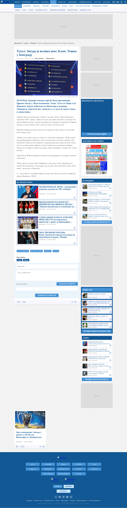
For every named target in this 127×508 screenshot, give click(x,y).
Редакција (72, 500)
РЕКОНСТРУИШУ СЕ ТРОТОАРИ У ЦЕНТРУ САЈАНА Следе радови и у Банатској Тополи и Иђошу (97, 201)
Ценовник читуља (49, 500)
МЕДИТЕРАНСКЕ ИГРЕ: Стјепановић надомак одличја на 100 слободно (47, 192)
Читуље (78, 474)
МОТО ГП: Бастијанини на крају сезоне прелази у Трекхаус (97, 373)
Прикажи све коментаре (47, 295)
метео (17, 10)
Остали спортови (83, 6)
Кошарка (27, 6)
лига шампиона (22, 251)
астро (31, 10)
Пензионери (72, 10)
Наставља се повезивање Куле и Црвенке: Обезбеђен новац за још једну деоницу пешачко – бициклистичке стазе (97, 216)
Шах (71, 6)
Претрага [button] (125, 2)
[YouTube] (67, 497)
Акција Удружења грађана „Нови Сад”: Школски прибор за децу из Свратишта (97, 325)
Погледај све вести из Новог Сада (97, 331)
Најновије (26, 2)
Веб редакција (64, 500)
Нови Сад (62, 2)
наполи (55, 251)
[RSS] (71, 497)
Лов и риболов (48, 474)
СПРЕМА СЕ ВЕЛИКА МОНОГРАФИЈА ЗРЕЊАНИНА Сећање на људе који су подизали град (97, 194)
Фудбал (18, 6)
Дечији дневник (63, 474)
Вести (17, 2)
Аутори (57, 500)
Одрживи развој (85, 2)
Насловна (17, 43)
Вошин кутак (85, 10)
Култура (97, 2)
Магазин (106, 2)
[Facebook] (56, 497)
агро (24, 10)
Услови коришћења (21, 284)
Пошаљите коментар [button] (67, 284)
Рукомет (45, 6)
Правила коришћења (82, 500)
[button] (113, 2)
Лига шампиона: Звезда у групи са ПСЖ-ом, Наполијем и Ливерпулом (30, 429)
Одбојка (36, 6)
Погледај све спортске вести (96, 379)
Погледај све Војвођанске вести (97, 222)
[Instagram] (60, 497)
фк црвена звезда (36, 251)
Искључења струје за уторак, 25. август (97, 318)
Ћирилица (68, 486)
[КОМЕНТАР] (23, 302)
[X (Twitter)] (63, 497)
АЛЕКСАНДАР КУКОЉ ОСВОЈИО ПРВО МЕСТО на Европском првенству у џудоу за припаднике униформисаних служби (47, 222)
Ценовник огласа (38, 500)
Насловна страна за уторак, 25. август (97, 159)
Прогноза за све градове (96, 134)
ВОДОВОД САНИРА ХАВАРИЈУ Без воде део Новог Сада (97, 310)
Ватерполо (55, 6)
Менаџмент (29, 500)
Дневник (41, 58)
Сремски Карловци (57, 10)
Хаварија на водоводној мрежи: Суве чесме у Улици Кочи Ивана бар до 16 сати (97, 303)
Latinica (58, 486)
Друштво (45, 2)
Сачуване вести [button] (121, 2)
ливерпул (48, 251)
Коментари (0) (50, 58)
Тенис (64, 6)
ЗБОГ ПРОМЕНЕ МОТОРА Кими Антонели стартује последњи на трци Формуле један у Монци (47, 238)
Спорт (53, 2)
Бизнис (36, 2)
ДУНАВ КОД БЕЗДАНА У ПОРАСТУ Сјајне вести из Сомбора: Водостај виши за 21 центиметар (97, 186)
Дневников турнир (100, 6)
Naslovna (63, 491)
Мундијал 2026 (41, 10)
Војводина (72, 2)
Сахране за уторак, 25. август (97, 295)
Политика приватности (94, 500)
